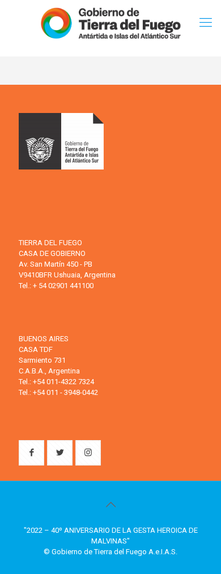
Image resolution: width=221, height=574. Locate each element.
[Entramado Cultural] (110, 23)
